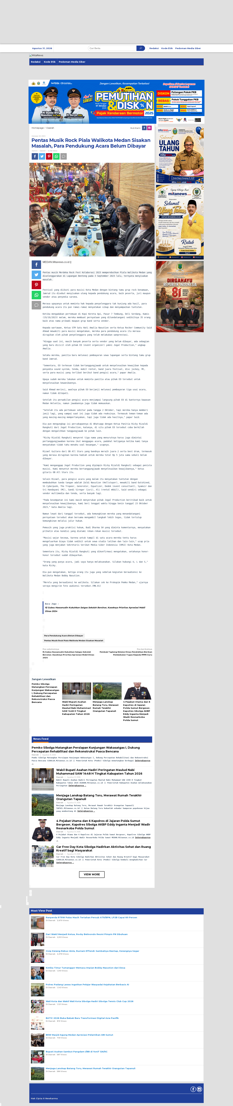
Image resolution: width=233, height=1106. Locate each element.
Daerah (43, 151)
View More (92, 874)
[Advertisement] (95, 22)
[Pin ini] (49, 156)
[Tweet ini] (42, 156)
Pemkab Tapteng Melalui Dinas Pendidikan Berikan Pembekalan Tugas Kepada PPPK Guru (126, 652)
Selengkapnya (76, 785)
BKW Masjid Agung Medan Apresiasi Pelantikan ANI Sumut (79, 1035)
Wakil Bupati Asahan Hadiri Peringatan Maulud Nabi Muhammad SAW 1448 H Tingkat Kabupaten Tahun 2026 (76, 708)
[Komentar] (63, 156)
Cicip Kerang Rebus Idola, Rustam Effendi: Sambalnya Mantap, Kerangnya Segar (92, 951)
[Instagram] (149, 128)
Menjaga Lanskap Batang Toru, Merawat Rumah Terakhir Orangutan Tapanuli (90, 1068)
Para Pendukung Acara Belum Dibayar (63, 636)
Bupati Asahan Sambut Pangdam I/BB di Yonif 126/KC (76, 1051)
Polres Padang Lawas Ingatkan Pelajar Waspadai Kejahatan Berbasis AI (87, 984)
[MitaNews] (36, 55)
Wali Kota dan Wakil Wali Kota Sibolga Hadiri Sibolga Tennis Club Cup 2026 (89, 1001)
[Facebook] (144, 128)
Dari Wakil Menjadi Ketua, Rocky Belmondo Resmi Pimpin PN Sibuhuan (87, 934)
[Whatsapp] (56, 156)
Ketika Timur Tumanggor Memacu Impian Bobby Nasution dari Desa (85, 967)
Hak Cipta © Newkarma (44, 1098)
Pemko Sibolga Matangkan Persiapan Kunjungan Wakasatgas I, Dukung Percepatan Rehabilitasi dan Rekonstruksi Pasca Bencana (45, 693)
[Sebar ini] (35, 156)
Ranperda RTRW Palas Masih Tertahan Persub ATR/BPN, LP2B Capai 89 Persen (91, 917)
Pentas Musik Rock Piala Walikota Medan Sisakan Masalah (73, 640)
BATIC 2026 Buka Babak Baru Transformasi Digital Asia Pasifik (82, 1018)
